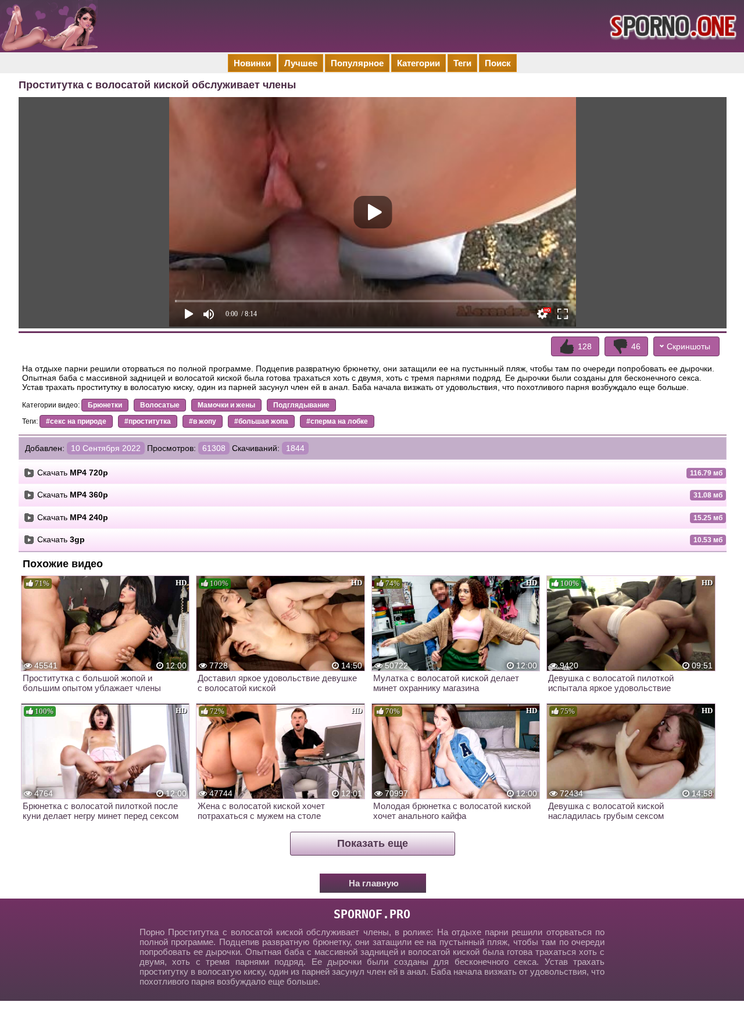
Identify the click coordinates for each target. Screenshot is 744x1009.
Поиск (498, 63)
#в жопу (202, 421)
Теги (462, 63)
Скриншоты (688, 346)
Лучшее (300, 63)
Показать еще (372, 843)
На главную (374, 883)
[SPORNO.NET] (671, 26)
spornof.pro (372, 914)
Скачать (72, 472)
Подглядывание (301, 405)
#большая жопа (261, 421)
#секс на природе (76, 421)
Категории (418, 63)
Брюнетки (105, 405)
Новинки (252, 63)
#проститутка (147, 421)
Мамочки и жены (226, 405)
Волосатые (160, 405)
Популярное (357, 63)
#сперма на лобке (337, 421)
